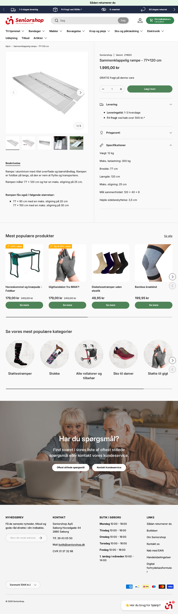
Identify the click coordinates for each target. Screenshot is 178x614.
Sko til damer (123, 373)
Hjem (8, 46)
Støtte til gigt (158, 373)
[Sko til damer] (123, 354)
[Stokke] (54, 354)
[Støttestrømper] (20, 354)
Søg (123, 20)
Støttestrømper (20, 373)
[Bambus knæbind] (153, 263)
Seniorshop (106, 55)
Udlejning (11, 38)
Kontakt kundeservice (109, 467)
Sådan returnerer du (102, 2)
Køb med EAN (155, 550)
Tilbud (25, 38)
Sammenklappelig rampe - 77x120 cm (31, 46)
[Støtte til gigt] (158, 354)
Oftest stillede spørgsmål (71, 467)
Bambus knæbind (146, 287)
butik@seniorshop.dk (72, 544)
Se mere (24, 305)
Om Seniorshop (156, 537)
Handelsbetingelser (159, 557)
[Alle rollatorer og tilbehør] (89, 354)
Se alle (168, 236)
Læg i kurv (150, 89)
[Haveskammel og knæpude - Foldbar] (24, 263)
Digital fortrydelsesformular (159, 567)
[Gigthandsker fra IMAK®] (67, 263)
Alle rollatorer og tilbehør (89, 376)
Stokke (54, 373)
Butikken (152, 530)
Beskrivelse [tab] (13, 163)
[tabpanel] (47, 188)
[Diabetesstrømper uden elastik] (110, 263)
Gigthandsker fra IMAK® (64, 287)
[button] (160, 20)
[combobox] (90, 20)
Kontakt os (153, 544)
